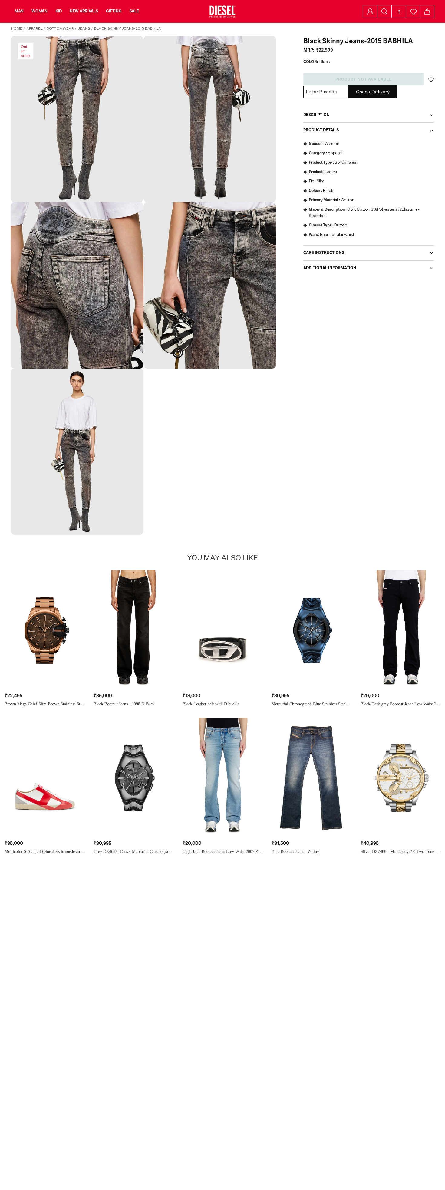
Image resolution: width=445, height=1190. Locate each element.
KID (58, 11)
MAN (19, 11)
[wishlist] (413, 11)
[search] (384, 11)
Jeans (84, 28)
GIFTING (114, 11)
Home (16, 28)
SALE (134, 11)
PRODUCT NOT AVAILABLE (363, 79)
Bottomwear (60, 28)
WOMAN (39, 11)
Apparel (34, 28)
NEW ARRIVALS (84, 11)
